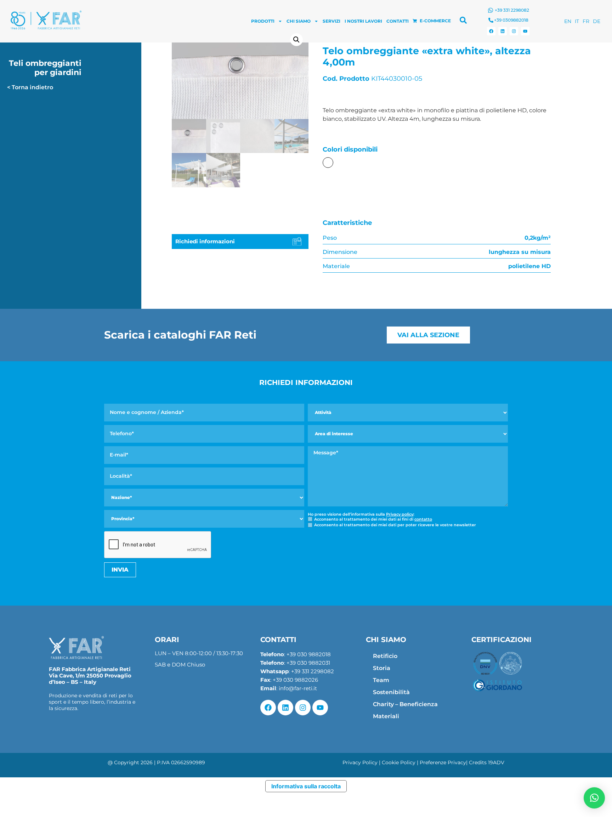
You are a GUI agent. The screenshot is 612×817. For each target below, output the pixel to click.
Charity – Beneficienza (405, 704)
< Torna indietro (30, 87)
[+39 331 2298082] (490, 10)
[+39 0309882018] (490, 20)
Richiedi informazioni (205, 241)
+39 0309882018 (511, 20)
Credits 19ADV (486, 762)
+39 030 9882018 (309, 654)
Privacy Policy (360, 762)
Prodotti (262, 21)
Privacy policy (399, 514)
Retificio (385, 656)
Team (381, 680)
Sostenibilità (391, 692)
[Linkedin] (502, 31)
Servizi (331, 21)
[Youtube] (525, 31)
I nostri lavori (363, 21)
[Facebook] (491, 31)
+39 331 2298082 (512, 10)
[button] (296, 39)
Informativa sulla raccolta (306, 786)
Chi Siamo (299, 21)
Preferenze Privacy (443, 762)
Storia (381, 668)
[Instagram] (514, 31)
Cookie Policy (398, 762)
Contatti (397, 21)
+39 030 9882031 (308, 662)
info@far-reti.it (298, 688)
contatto (423, 519)
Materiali (386, 716)
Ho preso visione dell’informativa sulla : (361, 514)
